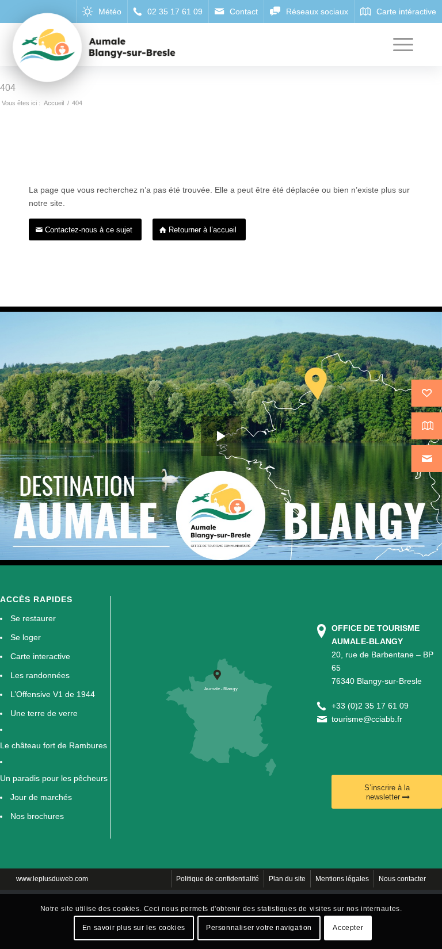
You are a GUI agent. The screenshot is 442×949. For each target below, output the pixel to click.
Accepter (348, 928)
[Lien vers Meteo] (101, 11)
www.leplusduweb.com (52, 879)
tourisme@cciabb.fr (367, 719)
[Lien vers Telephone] (167, 11)
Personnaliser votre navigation (259, 928)
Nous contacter (402, 879)
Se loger (25, 637)
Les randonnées (40, 675)
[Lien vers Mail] (236, 11)
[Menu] (397, 44)
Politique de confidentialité (217, 879)
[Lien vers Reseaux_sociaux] (309, 11)
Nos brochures (37, 816)
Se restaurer (33, 618)
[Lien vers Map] (398, 11)
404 (8, 88)
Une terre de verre (44, 713)
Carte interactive (40, 656)
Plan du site (287, 879)
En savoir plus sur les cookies (133, 928)
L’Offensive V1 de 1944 (52, 694)
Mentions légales (342, 879)
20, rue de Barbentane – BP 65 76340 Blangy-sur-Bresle (382, 654)
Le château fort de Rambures (53, 745)
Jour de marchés (41, 797)
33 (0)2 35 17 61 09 (372, 705)
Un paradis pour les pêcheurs (54, 778)
